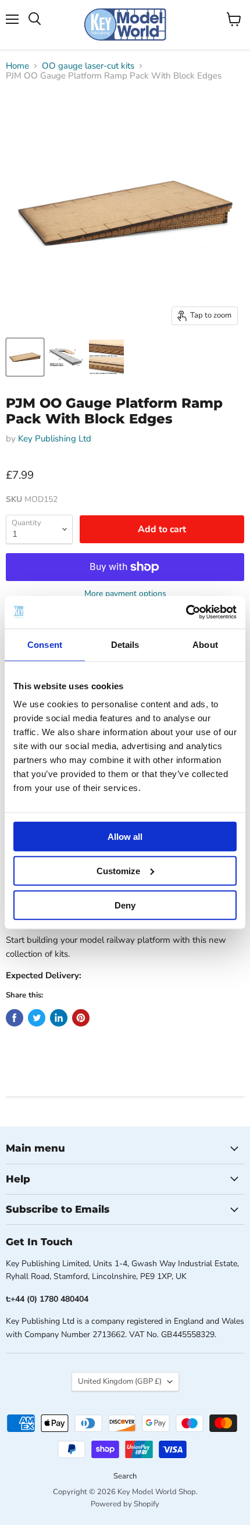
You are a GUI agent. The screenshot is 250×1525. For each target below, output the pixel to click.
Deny (125, 905)
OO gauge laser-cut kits (88, 66)
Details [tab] (125, 644)
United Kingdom (120, 1381)
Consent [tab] (44, 644)
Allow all (125, 837)
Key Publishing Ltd (54, 438)
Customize (118, 870)
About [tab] (205, 644)
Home (17, 66)
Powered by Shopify (125, 1504)
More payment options (125, 593)
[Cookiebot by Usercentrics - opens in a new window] (186, 612)
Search (125, 1476)
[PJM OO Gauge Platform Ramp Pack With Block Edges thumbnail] (25, 357)
